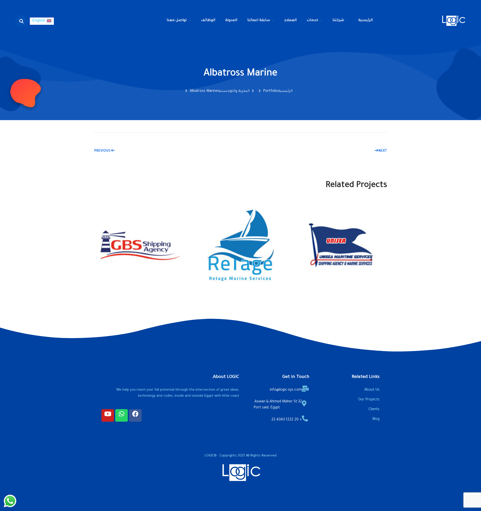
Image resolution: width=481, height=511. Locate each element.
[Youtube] (107, 415)
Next (383, 151)
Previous (102, 151)
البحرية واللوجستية (234, 91)
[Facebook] (135, 415)
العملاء (290, 21)
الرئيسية (365, 21)
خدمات (312, 21)
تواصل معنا (177, 21)
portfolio (270, 91)
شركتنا (338, 21)
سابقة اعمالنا (258, 21)
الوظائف (208, 21)
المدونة (231, 21)
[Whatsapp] (121, 415)
